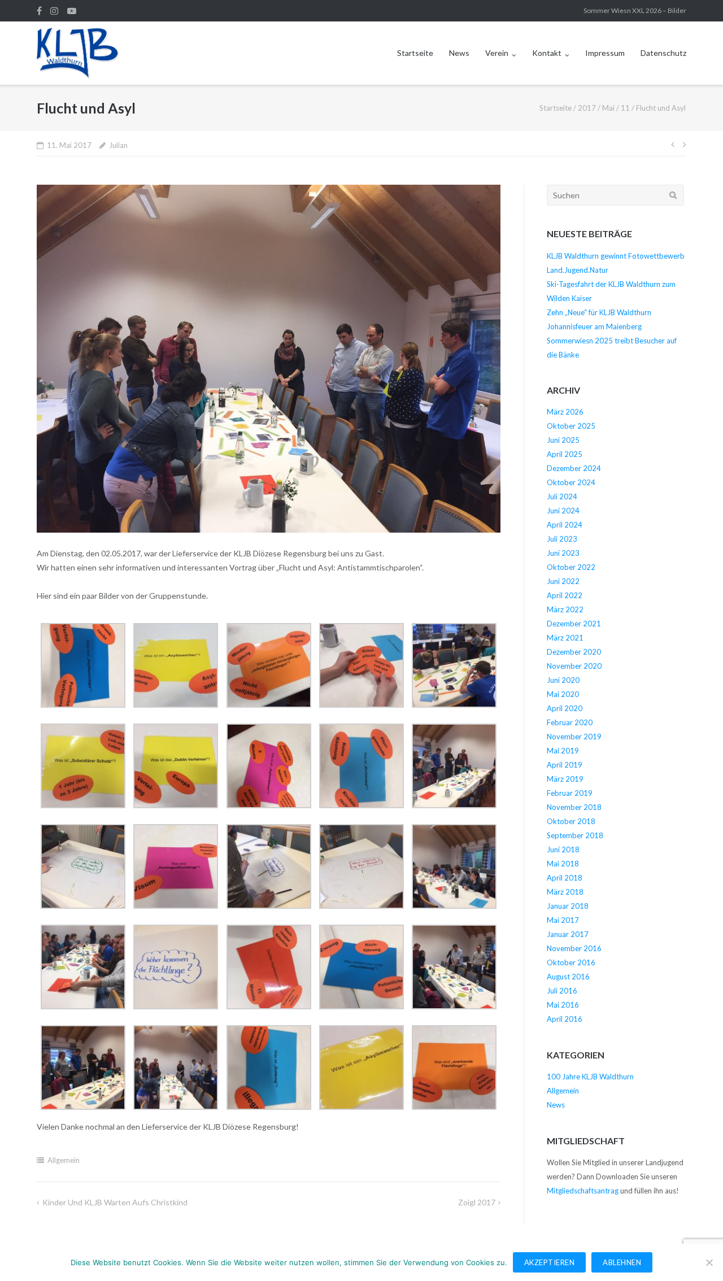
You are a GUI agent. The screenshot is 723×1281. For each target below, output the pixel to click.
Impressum (605, 53)
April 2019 (564, 764)
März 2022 (565, 609)
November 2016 (574, 948)
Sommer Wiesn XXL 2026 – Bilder (634, 10)
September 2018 (575, 835)
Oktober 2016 (571, 962)
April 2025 (564, 454)
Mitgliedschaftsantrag (583, 1190)
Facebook (39, 10)
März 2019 (565, 778)
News (459, 53)
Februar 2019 (570, 793)
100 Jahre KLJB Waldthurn (590, 1076)
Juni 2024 (563, 510)
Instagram (54, 10)
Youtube (71, 10)
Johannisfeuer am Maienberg (594, 326)
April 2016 (564, 1018)
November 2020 (574, 665)
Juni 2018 (563, 849)
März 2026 (565, 411)
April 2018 (564, 877)
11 (625, 107)
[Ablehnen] (709, 1262)
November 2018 (574, 807)
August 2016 (568, 976)
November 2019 (574, 736)
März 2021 (565, 637)
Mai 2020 (563, 694)
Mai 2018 (563, 863)
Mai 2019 (563, 750)
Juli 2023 (562, 538)
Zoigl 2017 (476, 1202)
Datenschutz (663, 53)
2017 (587, 107)
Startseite (415, 53)
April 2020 (564, 708)
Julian (118, 145)
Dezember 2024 (574, 468)
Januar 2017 (568, 934)
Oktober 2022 (571, 567)
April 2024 (564, 524)
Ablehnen (622, 1262)
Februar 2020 (570, 722)
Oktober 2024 (571, 482)
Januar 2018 (568, 905)
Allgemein (63, 1160)
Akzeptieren (549, 1262)
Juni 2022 (563, 581)
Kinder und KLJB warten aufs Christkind (115, 1202)
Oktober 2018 (571, 821)
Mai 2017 (563, 920)
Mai (608, 107)
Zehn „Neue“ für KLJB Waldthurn (599, 312)
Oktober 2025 (571, 425)
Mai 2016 (563, 1004)
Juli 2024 (562, 496)
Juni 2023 (563, 552)
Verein (496, 53)
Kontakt (546, 53)
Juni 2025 (563, 440)
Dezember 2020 (574, 651)
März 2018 (565, 891)
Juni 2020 (563, 680)
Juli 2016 (562, 990)
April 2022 (564, 595)
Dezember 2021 (574, 623)
